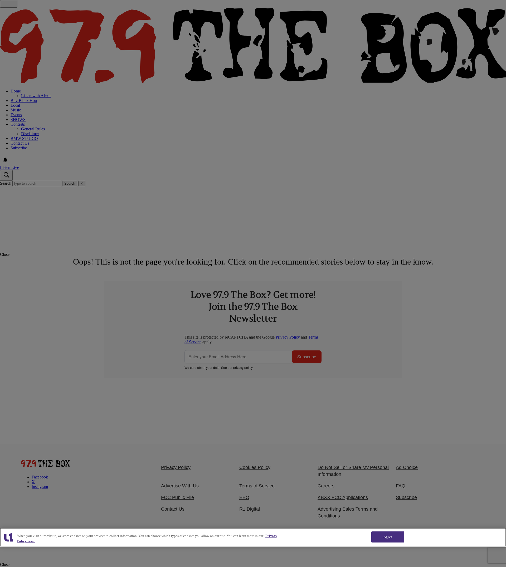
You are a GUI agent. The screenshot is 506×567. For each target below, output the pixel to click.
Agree (388, 537)
